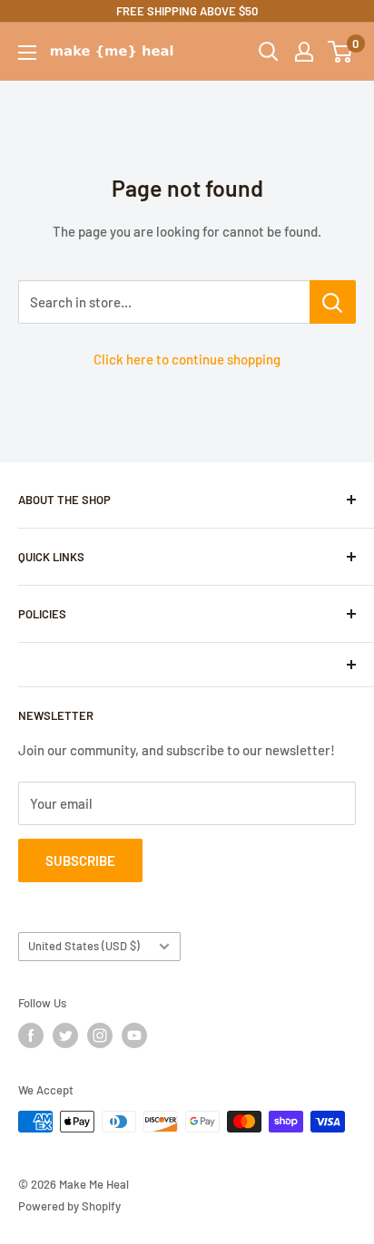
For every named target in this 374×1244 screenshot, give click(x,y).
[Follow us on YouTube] (134, 1035)
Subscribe (80, 860)
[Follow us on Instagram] (100, 1035)
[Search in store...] (333, 302)
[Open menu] (27, 52)
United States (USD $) (84, 945)
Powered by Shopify (69, 1206)
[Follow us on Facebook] (31, 1035)
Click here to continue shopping (187, 359)
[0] (341, 52)
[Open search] (269, 52)
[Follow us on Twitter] (65, 1035)
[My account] (304, 52)
